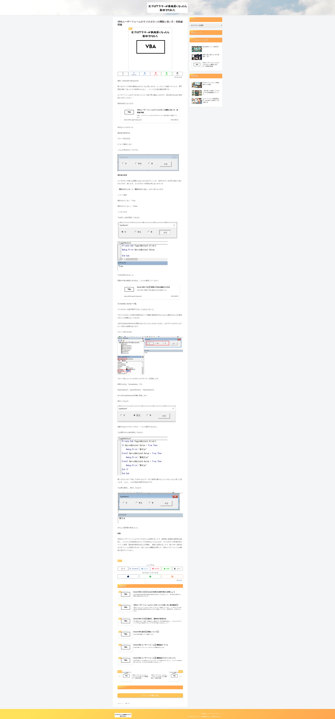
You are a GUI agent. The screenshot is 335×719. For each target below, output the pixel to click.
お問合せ (204, 713)
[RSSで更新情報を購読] (172, 576)
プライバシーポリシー (214, 713)
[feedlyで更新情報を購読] (150, 576)
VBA (120, 560)
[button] (177, 74)
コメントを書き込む (150, 695)
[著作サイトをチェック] (128, 576)
